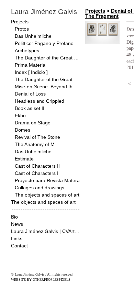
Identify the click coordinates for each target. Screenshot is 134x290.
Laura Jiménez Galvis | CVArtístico (45, 231)
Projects (20, 21)
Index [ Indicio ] (31, 72)
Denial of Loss (30, 94)
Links (16, 238)
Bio (14, 217)
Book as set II (29, 108)
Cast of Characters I (36, 173)
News (17, 224)
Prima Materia (30, 65)
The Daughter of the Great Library (47, 79)
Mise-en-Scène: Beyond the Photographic (47, 86)
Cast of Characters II (37, 166)
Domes (22, 130)
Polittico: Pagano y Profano (44, 43)
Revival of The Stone (37, 137)
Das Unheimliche (33, 36)
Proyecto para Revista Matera (47, 180)
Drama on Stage (33, 122)
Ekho (20, 115)
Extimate (24, 158)
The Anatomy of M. (35, 144)
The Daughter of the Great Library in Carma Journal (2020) (47, 57)
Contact (19, 245)
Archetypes (27, 50)
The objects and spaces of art (47, 195)
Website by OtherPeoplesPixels (40, 279)
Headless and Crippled (39, 101)
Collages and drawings (39, 187)
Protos (22, 29)
